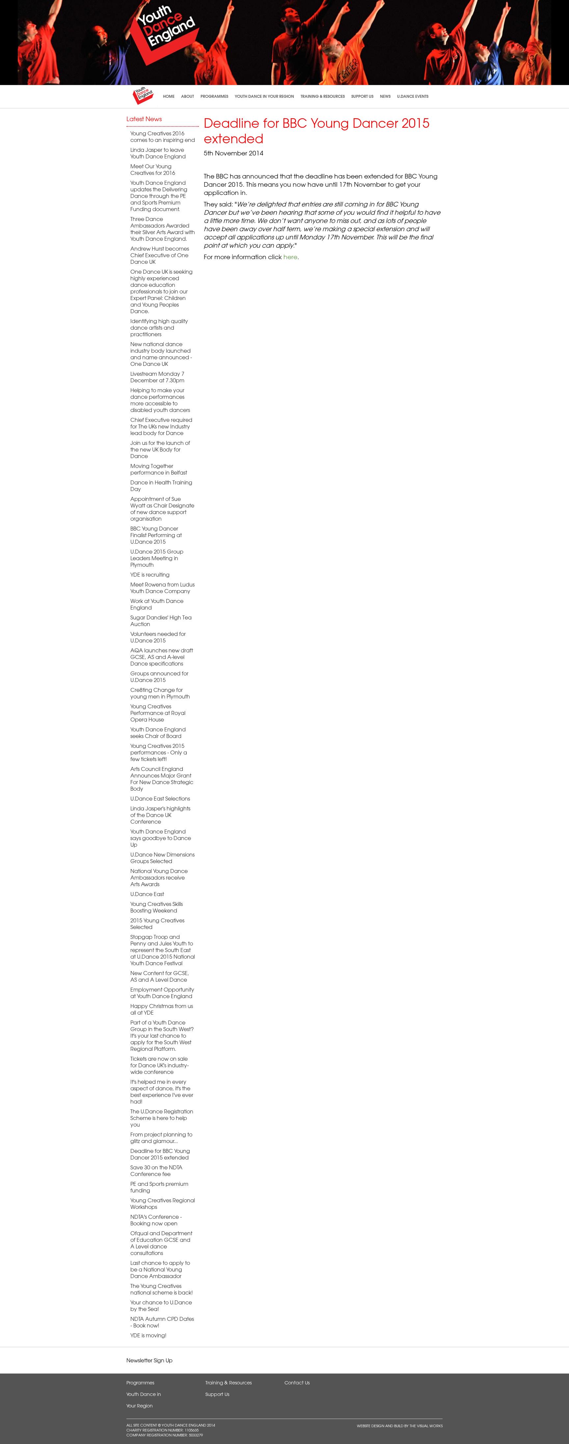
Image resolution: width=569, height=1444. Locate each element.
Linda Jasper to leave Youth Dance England (158, 153)
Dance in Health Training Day (161, 485)
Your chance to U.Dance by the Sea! (161, 1305)
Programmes (214, 96)
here (290, 257)
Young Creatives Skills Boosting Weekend (156, 907)
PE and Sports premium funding (159, 1187)
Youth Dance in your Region (264, 96)
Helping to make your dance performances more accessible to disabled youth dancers (160, 400)
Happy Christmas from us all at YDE (161, 1009)
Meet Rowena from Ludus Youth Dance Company (162, 587)
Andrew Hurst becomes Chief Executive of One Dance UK (159, 255)
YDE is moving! (148, 1335)
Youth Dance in (143, 1394)
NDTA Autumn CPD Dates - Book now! (162, 1322)
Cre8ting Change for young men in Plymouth (160, 693)
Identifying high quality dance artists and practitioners (159, 328)
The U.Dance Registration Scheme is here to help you (161, 1118)
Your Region (139, 1406)
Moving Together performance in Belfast (158, 469)
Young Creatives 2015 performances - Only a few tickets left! (158, 752)
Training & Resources (323, 96)
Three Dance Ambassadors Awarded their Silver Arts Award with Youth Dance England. (162, 229)
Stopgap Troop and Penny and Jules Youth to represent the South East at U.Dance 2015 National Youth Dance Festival (162, 950)
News (385, 96)
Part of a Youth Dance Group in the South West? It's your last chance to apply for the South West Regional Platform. (162, 1035)
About (187, 96)
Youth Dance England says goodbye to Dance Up (160, 838)
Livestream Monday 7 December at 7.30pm (157, 377)
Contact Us (297, 1383)
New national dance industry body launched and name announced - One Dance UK (161, 354)
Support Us (362, 96)
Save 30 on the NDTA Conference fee (156, 1170)
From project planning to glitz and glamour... (161, 1137)
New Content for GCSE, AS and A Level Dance (159, 976)
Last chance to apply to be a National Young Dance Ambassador (160, 1269)
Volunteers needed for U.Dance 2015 (158, 637)
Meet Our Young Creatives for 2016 (152, 169)
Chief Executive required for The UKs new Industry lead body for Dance (161, 426)
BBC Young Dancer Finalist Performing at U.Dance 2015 (156, 535)
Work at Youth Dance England (156, 604)
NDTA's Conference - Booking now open (156, 1220)
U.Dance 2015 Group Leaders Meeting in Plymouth (156, 558)
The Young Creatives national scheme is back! (161, 1289)
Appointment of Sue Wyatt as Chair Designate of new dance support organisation (162, 509)
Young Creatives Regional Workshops (162, 1203)
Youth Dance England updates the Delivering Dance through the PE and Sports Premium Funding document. (158, 195)
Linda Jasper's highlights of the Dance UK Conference (160, 815)
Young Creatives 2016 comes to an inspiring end (162, 136)
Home (169, 96)
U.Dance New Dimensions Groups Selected (162, 857)
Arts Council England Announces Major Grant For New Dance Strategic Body (161, 779)
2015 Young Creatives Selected (157, 923)
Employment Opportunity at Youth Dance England (162, 992)
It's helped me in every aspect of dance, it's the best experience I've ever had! (161, 1091)
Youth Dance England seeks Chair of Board (158, 732)
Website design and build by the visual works (400, 1425)
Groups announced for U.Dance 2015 (159, 676)
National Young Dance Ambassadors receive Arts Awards (159, 877)
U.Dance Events (412, 96)
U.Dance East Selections (160, 798)
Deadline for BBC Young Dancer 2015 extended (160, 1154)
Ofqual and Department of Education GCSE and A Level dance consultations (161, 1243)
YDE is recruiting (150, 574)
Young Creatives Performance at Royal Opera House (157, 713)
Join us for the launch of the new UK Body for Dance (160, 449)
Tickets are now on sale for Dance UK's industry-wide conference (159, 1065)
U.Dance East (147, 894)
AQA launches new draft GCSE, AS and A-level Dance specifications (161, 657)
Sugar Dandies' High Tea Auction (161, 620)
